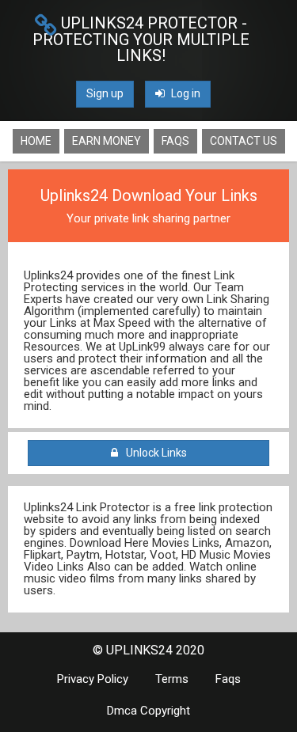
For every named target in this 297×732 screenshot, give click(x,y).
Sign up (105, 93)
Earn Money (106, 141)
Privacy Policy (92, 679)
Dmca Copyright (148, 711)
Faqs (175, 141)
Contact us (243, 141)
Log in (184, 93)
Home (36, 141)
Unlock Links (154, 452)
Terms (171, 679)
